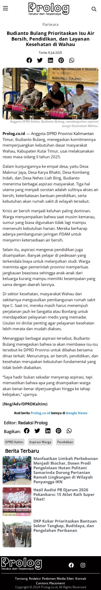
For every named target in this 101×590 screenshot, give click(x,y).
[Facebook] (71, 565)
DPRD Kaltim (14, 442)
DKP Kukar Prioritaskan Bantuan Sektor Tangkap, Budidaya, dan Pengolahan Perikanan (65, 525)
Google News (76, 413)
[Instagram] (83, 565)
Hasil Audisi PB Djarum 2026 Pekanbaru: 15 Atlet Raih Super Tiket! (64, 494)
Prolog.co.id (41, 413)
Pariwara (50, 24)
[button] (93, 9)
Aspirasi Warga (40, 442)
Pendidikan (65, 442)
